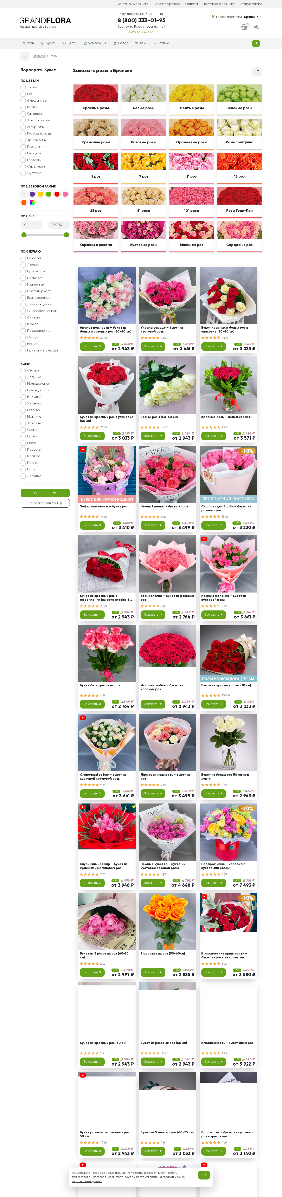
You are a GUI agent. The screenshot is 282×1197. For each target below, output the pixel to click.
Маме (31, 443)
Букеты (51, 43)
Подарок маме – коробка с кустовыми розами (223, 866)
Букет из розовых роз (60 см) (164, 1043)
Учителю (34, 403)
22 (102, 606)
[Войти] (256, 27)
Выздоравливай (39, 298)
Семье (32, 430)
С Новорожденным (42, 311)
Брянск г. (251, 17)
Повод (123, 43)
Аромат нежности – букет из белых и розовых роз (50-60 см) (105, 329)
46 (102, 516)
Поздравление (39, 331)
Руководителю (38, 390)
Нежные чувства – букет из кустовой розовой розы (163, 866)
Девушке (34, 377)
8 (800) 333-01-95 (142, 20)
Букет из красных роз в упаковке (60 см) (106, 419)
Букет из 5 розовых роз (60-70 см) (104, 955)
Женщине (34, 423)
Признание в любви (42, 350)
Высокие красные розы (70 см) (226, 685)
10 (224, 427)
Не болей (34, 258)
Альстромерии (39, 120)
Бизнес (32, 344)
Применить (42, 493)
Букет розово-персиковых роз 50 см (104, 1134)
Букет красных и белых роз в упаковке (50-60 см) (224, 329)
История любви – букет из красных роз (162, 687)
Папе (31, 469)
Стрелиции (36, 166)
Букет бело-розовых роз (100, 685)
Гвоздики (34, 153)
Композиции (97, 43)
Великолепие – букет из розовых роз (167, 598)
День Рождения (39, 304)
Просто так (36, 271)
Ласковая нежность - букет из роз (165, 776)
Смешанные (37, 100)
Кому (143, 43)
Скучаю (33, 317)
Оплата (191, 4)
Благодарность (39, 291)
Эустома (34, 173)
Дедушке (34, 476)
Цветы (72, 43)
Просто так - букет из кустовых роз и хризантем (227, 1134)
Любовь (33, 265)
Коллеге (33, 456)
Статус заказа (251, 4)
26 (102, 427)
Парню (32, 463)
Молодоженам (38, 383)
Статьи (163, 43)
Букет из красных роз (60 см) (103, 1043)
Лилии (32, 87)
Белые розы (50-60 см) (159, 417)
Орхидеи (34, 114)
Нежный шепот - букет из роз (164, 506)
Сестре (33, 370)
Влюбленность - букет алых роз (227, 1043)
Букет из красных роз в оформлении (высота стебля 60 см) (106, 598)
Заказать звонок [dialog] (142, 31)
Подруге (34, 449)
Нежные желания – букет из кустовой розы (223, 598)
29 (102, 337)
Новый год (35, 278)
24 (224, 337)
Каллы (32, 107)
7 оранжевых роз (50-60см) (163, 953)
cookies (98, 1172)
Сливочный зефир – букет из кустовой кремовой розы (103, 776)
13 (223, 516)
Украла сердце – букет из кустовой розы (162, 329)
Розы (30, 43)
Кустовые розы (39, 133)
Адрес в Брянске (167, 4)
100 (225, 695)
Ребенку (33, 410)
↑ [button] (269, 1071)
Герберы (34, 160)
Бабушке (34, 397)
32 (163, 427)
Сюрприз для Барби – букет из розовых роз (226, 508)
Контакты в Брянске (133, 4)
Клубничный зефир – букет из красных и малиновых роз (103, 866)
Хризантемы (36, 140)
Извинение (35, 284)
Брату (32, 436)
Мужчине (34, 416)
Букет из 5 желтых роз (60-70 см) (167, 1132)
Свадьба (34, 337)
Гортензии (35, 147)
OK (204, 1175)
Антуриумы (35, 127)
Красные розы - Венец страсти (226, 417)
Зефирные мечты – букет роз (104, 506)
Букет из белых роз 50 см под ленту (225, 776)
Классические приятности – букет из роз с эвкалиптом (224, 955)
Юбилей (33, 324)
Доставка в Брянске (219, 4)
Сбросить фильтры (43, 503)
